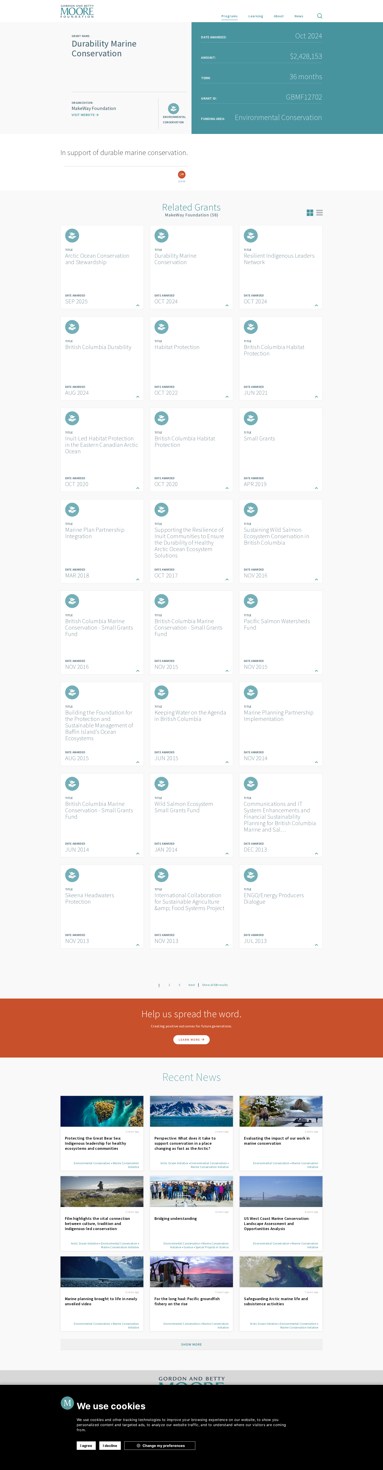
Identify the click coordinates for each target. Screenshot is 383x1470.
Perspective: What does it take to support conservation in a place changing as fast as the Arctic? (185, 1143)
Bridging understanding (175, 1218)
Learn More (190, 1040)
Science (188, 1247)
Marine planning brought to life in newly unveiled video (101, 1301)
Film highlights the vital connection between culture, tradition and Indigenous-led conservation (97, 1223)
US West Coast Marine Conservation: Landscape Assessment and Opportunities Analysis (276, 1223)
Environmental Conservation (92, 1163)
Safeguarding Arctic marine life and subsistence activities (276, 1301)
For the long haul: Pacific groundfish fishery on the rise (187, 1301)
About (279, 16)
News (299, 16)
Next (192, 985)
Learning (255, 16)
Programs (229, 16)
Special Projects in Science (212, 1247)
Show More (191, 1344)
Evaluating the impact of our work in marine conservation (277, 1141)
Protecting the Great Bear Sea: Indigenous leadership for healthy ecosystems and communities (95, 1143)
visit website (83, 114)
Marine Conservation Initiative (210, 1167)
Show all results (215, 985)
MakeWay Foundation (94, 108)
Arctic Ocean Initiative (174, 1163)
